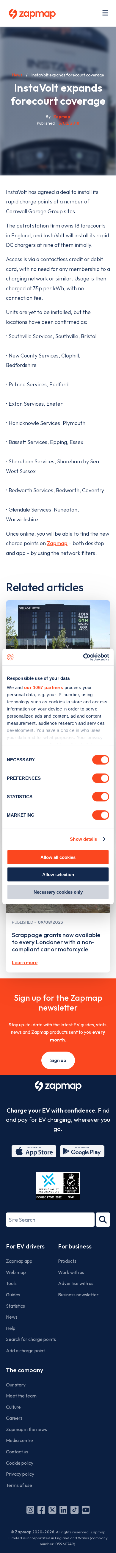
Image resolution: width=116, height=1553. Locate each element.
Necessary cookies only (58, 891)
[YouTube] (86, 1510)
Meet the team (21, 1396)
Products (67, 1261)
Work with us (71, 1272)
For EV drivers (25, 1246)
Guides (13, 1295)
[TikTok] (74, 1510)
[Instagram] (30, 1510)
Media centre (19, 1440)
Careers (14, 1418)
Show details (83, 839)
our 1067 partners (43, 687)
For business (75, 1246)
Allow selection (58, 874)
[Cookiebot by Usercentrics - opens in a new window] (83, 657)
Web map (16, 1272)
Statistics (15, 1306)
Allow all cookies (58, 856)
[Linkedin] (63, 1510)
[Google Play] (82, 1151)
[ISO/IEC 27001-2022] (58, 1186)
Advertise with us (75, 1283)
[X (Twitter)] (52, 1510)
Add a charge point (25, 1350)
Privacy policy (20, 1474)
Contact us (17, 1452)
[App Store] (34, 1151)
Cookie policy (19, 1463)
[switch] (100, 778)
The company (24, 1370)
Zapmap (57, 543)
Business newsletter (78, 1295)
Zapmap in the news (26, 1429)
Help (10, 1328)
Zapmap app (19, 1261)
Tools (11, 1283)
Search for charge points (31, 1339)
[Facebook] (41, 1510)
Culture (13, 1407)
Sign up (58, 1060)
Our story (16, 1385)
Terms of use (19, 1485)
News (17, 75)
